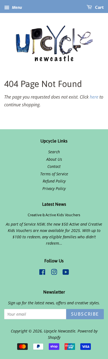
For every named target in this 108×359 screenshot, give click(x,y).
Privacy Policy (54, 188)
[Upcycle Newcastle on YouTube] (66, 273)
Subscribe (85, 314)
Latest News (54, 204)
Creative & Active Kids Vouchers (54, 215)
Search (54, 151)
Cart (99, 7)
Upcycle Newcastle (59, 331)
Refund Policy (54, 181)
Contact (54, 166)
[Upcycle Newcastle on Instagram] (54, 273)
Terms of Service (54, 173)
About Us (54, 159)
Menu (16, 7)
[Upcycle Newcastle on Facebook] (42, 273)
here (94, 97)
